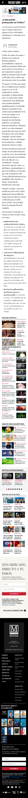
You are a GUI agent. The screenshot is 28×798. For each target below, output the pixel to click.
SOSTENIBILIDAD (6, 678)
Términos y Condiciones (9, 603)
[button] (6, 489)
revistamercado (12, 44)
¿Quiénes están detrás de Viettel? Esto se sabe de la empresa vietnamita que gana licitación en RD (8, 410)
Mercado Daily (19, 689)
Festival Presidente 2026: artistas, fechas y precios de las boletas (8, 416)
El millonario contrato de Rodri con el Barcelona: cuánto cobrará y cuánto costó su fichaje (9, 395)
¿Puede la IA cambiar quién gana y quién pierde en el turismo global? (19, 463)
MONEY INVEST (6, 661)
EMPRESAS (5, 658)
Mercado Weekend (20, 692)
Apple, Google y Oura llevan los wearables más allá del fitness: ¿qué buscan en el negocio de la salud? (20, 440)
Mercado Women (20, 694)
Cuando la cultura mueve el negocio (7, 483)
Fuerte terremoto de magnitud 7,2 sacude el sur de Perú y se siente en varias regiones (8, 388)
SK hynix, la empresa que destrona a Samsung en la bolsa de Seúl (18, 553)
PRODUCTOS (18, 655)
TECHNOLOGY (6, 675)
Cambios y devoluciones (13, 784)
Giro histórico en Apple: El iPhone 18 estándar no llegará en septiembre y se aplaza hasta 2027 (8, 402)
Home (3, 16)
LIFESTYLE (5, 664)
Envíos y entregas (20, 782)
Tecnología (10, 16)
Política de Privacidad (8, 605)
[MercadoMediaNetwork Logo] (14, 630)
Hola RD (17, 679)
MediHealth (18, 673)
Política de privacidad (7, 782)
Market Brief (18, 671)
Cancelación (5, 784)
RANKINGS (5, 655)
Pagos (14, 782)
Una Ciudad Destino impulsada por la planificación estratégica (9, 379)
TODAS (4, 681)
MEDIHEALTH (5, 672)
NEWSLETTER (18, 686)
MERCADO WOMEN (7, 667)
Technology (18, 676)
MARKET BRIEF (6, 670)
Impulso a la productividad (6, 372)
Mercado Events (19, 682)
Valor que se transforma (8, 354)
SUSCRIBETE (14, 594)
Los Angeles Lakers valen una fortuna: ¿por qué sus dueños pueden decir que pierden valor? (20, 448)
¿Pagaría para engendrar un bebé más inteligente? (19, 431)
